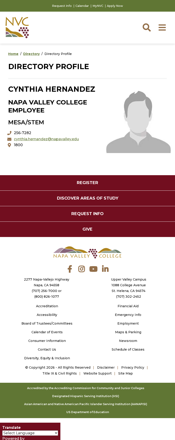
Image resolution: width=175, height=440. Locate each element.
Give (87, 229)
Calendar (82, 6)
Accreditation (47, 306)
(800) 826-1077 (46, 296)
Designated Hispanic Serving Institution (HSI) (85, 396)
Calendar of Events (47, 332)
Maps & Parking (128, 332)
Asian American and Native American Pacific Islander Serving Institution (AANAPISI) (85, 404)
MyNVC (98, 6)
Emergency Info (128, 315)
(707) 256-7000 (44, 291)
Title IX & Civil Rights (59, 373)
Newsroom (128, 341)
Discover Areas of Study (87, 198)
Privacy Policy (132, 367)
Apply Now (115, 6)
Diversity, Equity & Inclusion (47, 358)
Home (13, 54)
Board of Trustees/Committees (46, 323)
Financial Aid (128, 306)
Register (87, 182)
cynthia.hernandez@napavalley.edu (46, 139)
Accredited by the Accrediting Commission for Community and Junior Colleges (85, 388)
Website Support (97, 373)
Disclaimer (106, 367)
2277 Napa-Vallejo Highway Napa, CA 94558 (46, 282)
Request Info (62, 6)
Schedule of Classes (128, 349)
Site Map (125, 373)
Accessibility (47, 315)
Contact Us (47, 349)
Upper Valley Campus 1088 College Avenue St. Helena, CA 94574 (128, 285)
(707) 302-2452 (128, 296)
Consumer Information (47, 341)
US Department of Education (87, 412)
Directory (31, 54)
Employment (128, 323)
